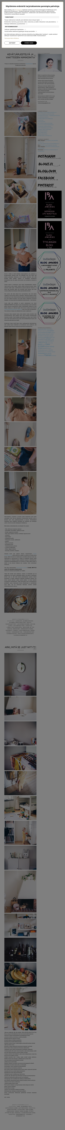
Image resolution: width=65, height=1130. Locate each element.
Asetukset (12, 43)
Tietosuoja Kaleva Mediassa (11, 38)
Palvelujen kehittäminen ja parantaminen (14, 23)
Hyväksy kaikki (28, 43)
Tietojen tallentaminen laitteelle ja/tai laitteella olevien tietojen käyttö (22, 20)
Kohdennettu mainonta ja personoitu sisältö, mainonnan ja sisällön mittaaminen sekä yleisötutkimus (30, 22)
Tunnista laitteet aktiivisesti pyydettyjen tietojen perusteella (19, 31)
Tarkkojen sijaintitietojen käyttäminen (14, 29)
